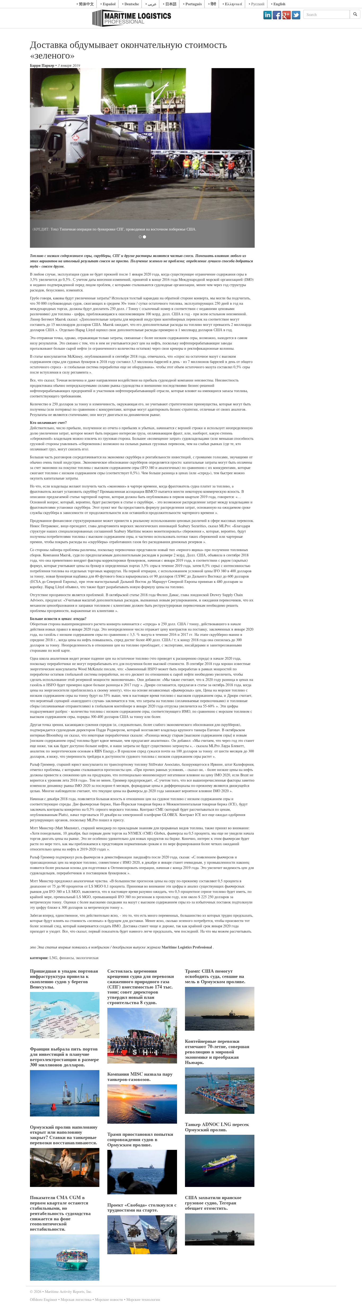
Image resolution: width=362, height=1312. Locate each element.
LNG (53, 957)
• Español (108, 4)
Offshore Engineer (43, 1299)
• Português (192, 4)
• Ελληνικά (232, 4)
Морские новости (109, 1299)
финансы (66, 957)
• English (278, 4)
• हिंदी (212, 4)
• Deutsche (130, 4)
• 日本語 (169, 4)
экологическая (87, 957)
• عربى (150, 4)
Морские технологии (143, 1299)
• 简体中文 (85, 4)
